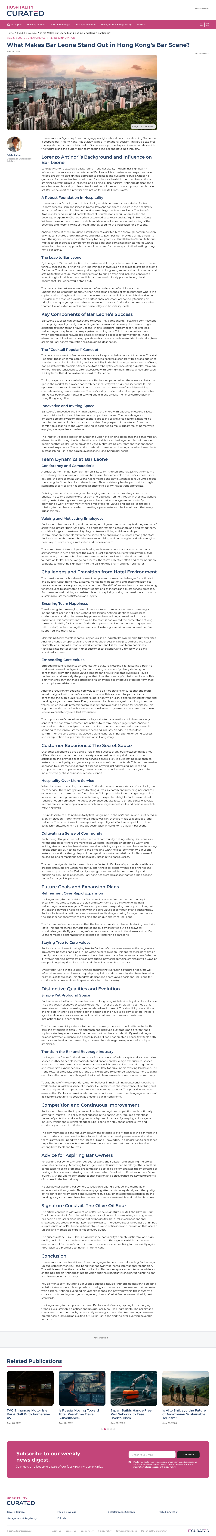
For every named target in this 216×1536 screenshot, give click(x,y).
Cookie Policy (87, 1531)
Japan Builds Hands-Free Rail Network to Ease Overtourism (131, 1414)
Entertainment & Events (121, 1511)
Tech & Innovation (85, 24)
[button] (102, 1429)
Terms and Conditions (126, 1531)
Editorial (141, 24)
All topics (16, 24)
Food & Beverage (60, 24)
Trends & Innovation (61, 37)
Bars (11, 37)
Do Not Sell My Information (154, 1531)
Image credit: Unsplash (143, 126)
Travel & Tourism (36, 24)
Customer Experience (31, 37)
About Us (56, 1531)
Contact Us (71, 1531)
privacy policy (169, 1467)
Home (10, 33)
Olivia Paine (14, 155)
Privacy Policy (104, 1531)
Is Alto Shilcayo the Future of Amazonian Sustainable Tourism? (184, 1414)
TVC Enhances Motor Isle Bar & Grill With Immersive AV (28, 1414)
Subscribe (188, 1454)
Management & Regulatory (116, 24)
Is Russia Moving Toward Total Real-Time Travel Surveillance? (79, 1414)
